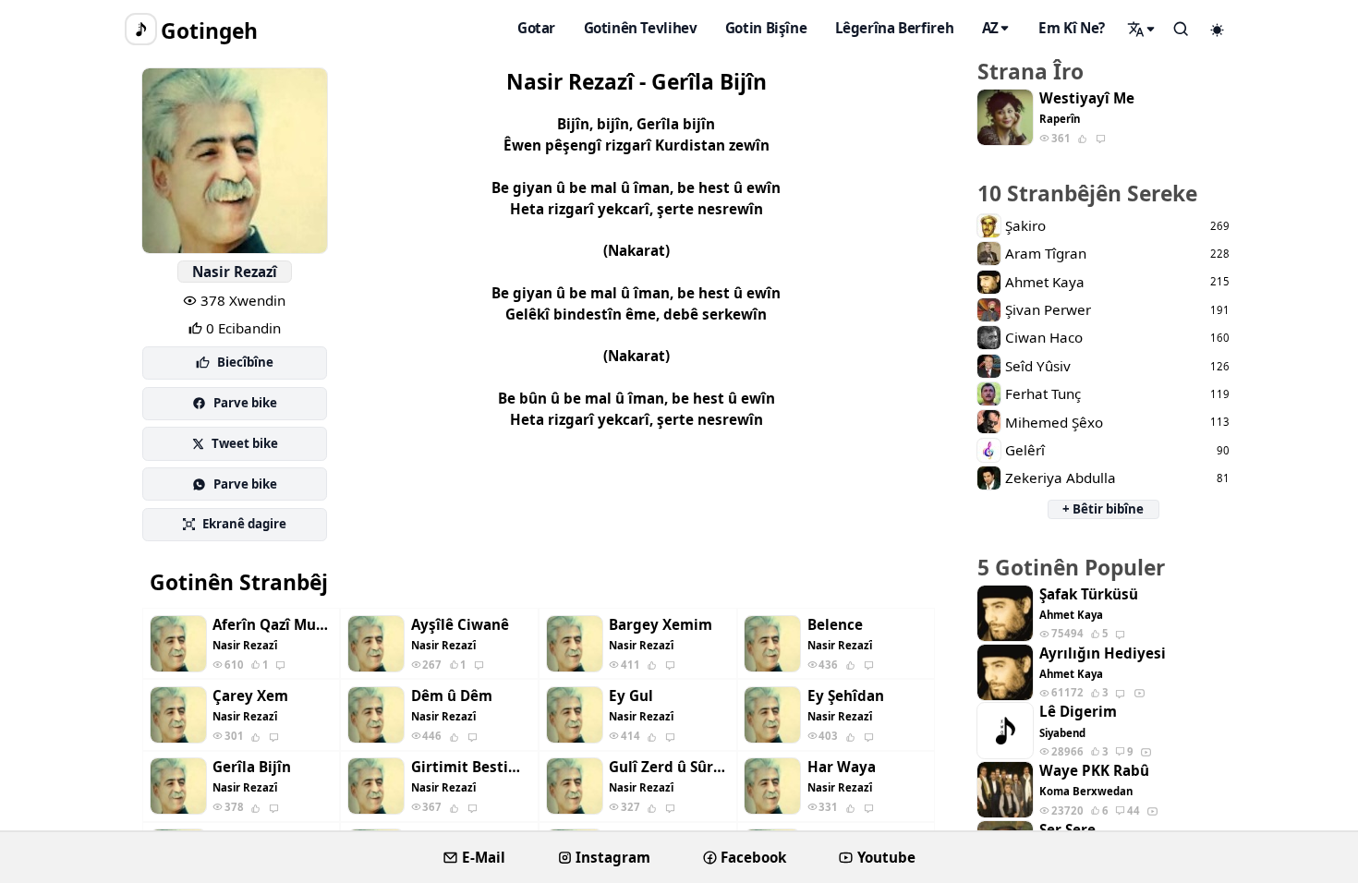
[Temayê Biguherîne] (1217, 29)
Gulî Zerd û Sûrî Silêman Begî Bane (669, 767)
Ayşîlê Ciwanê (460, 625)
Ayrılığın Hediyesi (1102, 653)
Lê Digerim (1078, 711)
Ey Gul (631, 696)
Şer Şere (1067, 830)
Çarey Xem (250, 696)
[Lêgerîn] (1141, 28)
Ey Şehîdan (845, 696)
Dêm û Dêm (451, 696)
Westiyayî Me (1086, 98)
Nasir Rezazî (234, 271)
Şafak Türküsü (1088, 594)
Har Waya (841, 767)
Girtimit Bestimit (471, 767)
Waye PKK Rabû (1094, 771)
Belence (835, 625)
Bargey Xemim (660, 625)
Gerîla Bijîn (251, 767)
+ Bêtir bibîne (1103, 509)
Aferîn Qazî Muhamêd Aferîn (272, 625)
